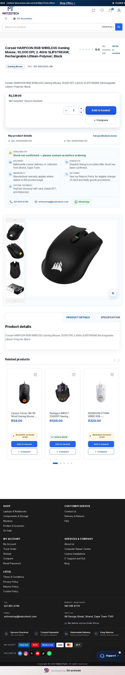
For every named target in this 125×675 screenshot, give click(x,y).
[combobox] (52, 27)
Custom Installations (74, 553)
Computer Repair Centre (77, 549)
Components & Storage (15, 516)
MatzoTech (62, 663)
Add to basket (101, 110)
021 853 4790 (21, 201)
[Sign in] (119, 10)
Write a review (116, 49)
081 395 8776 (72, 606)
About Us (69, 544)
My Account (9, 544)
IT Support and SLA (74, 558)
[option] (72, 258)
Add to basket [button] (24, 444)
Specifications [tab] (111, 317)
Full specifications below (105, 136)
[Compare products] (93, 10)
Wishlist (7, 553)
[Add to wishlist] (36, 374)
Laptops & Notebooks (15, 511)
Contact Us (70, 511)
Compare (8, 558)
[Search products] (118, 27)
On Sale (7, 530)
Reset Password (12, 563)
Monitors (8, 521)
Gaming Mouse (14, 66)
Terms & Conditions (13, 576)
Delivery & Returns (74, 516)
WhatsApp (84, 201)
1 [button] (55, 463)
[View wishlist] (102, 10)
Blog (66, 563)
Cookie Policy (10, 591)
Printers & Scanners (13, 525)
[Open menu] (6, 18)
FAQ (66, 521)
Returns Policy (11, 586)
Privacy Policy (10, 581)
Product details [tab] (78, 317)
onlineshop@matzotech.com (53, 201)
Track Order (9, 549)
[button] (113, 293)
